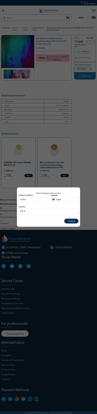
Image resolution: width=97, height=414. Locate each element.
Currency (22, 207)
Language (53, 195)
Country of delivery (26, 195)
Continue (71, 221)
